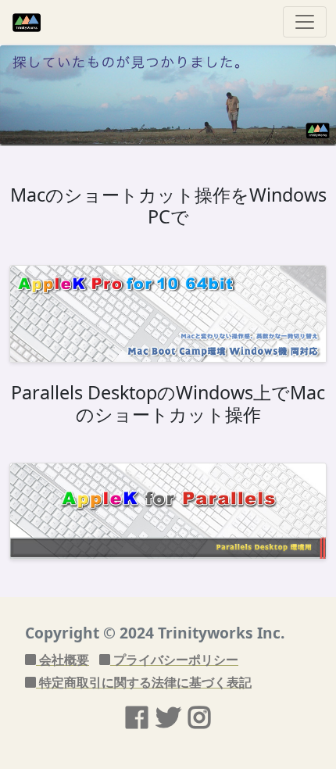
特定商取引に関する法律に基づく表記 (144, 682)
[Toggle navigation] (305, 22)
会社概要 (62, 659)
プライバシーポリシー (174, 659)
